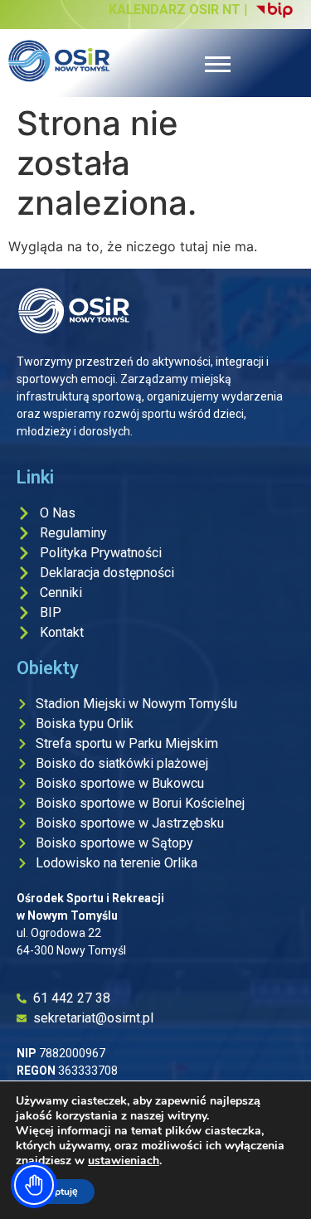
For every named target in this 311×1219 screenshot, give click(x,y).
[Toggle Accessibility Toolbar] (34, 1185)
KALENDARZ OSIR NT (175, 9)
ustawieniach (123, 1160)
